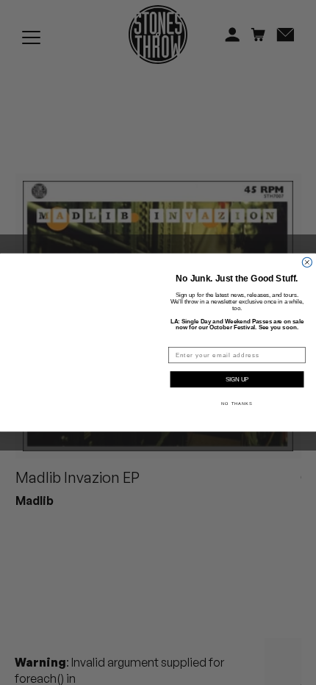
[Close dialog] (307, 252)
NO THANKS (236, 403)
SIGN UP (237, 379)
